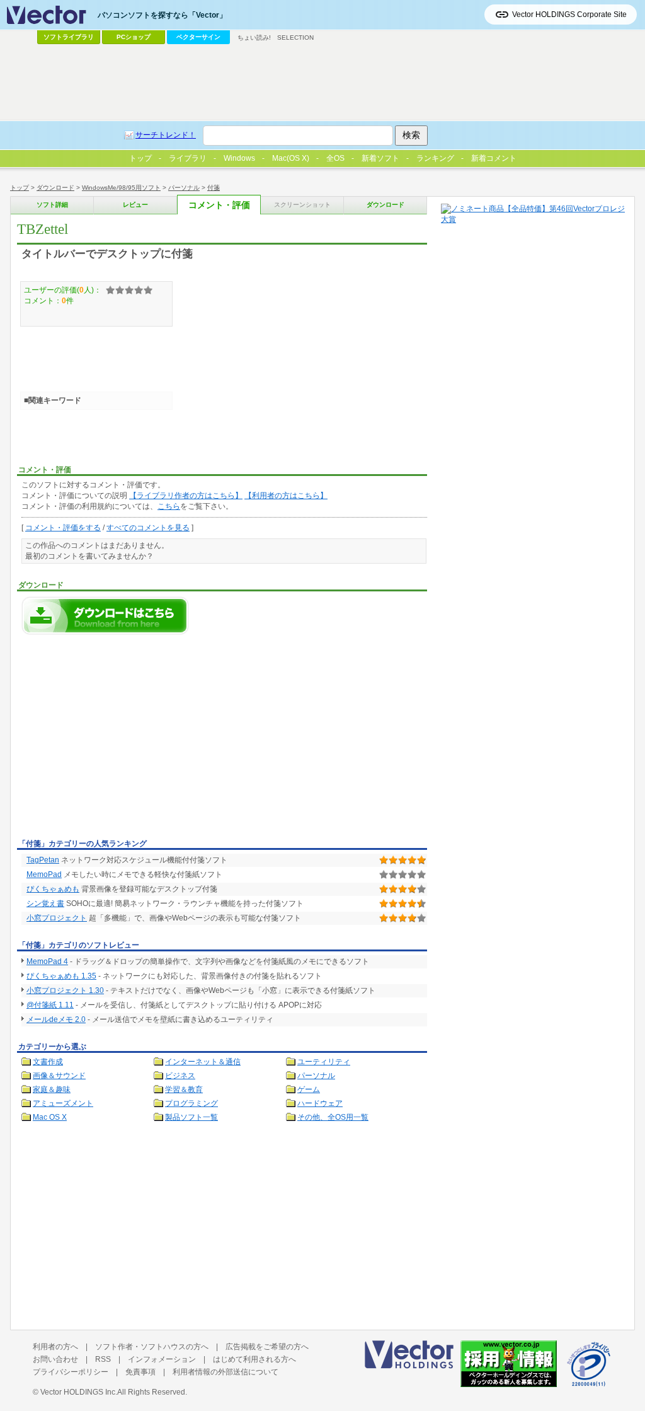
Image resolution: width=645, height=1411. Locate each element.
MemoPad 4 (47, 961)
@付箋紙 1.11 (50, 1005)
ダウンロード (55, 187)
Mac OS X (50, 1117)
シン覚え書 (45, 903)
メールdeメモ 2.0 (56, 1019)
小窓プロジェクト (56, 918)
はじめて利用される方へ (254, 1359)
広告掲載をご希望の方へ (267, 1346)
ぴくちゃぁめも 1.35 (61, 976)
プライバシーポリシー (70, 1371)
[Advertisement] (123, 740)
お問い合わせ (55, 1359)
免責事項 (140, 1371)
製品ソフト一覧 (191, 1117)
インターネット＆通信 (203, 1061)
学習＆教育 (184, 1089)
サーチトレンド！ (165, 135)
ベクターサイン (198, 36)
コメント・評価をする (63, 527)
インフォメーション (162, 1359)
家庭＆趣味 (52, 1089)
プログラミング (191, 1103)
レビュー (135, 204)
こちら (168, 506)
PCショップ (134, 36)
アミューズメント (63, 1103)
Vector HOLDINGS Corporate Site (569, 14)
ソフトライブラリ (68, 36)
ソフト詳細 (52, 204)
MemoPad (44, 874)
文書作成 (48, 1061)
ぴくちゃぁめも (52, 889)
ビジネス (180, 1075)
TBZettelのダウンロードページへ (105, 615)
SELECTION (295, 37)
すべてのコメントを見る (148, 527)
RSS (103, 1359)
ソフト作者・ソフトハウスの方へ (151, 1346)
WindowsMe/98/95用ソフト (121, 187)
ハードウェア (320, 1103)
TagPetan (42, 860)
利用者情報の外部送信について (225, 1371)
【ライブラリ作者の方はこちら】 (186, 495)
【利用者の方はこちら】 (286, 495)
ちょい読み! (254, 37)
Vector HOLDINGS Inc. (78, 1392)
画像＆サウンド (59, 1075)
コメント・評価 (219, 205)
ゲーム (308, 1089)
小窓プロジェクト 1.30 (65, 990)
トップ (19, 187)
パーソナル (184, 187)
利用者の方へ (55, 1346)
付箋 (213, 187)
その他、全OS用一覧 (332, 1117)
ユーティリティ (323, 1061)
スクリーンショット (302, 204)
